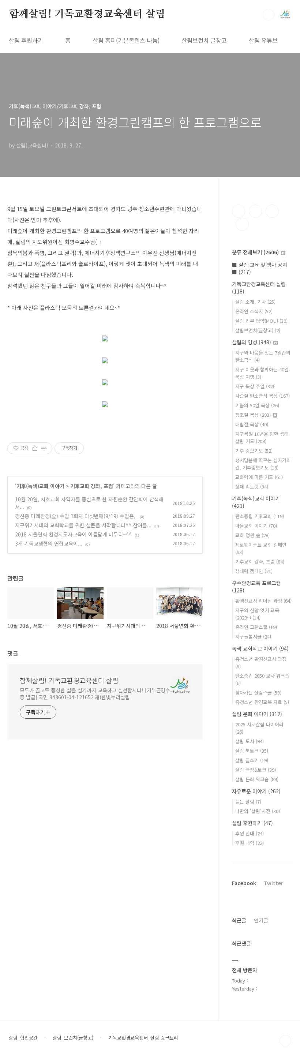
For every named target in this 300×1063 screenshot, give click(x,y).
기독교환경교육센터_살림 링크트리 (143, 1038)
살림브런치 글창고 (204, 40)
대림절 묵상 (251, 424)
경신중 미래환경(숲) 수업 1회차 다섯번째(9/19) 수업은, (76, 516)
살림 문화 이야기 (257, 714)
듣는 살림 (248, 801)
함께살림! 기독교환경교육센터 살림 (87, 14)
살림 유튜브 (263, 40)
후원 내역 (249, 842)
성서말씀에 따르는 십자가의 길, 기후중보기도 (263, 464)
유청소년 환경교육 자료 (262, 702)
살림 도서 (249, 741)
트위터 (272, 211)
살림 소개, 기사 (255, 301)
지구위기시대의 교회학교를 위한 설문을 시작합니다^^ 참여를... (83, 525)
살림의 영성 (251, 342)
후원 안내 (249, 833)
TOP (285, 1041)
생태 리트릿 (251, 486)
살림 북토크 (251, 750)
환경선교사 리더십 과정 (263, 600)
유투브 (242, 224)
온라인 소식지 (254, 311)
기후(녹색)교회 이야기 (40, 486)
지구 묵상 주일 (254, 386)
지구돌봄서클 (253, 636)
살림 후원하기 (26, 40)
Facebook (244, 883)
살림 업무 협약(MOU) (261, 320)
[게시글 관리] (44, 448)
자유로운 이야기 (256, 791)
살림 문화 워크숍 (256, 779)
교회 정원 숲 (252, 535)
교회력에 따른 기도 (259, 477)
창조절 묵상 (253, 414)
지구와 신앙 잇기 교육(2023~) (257, 614)
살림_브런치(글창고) (73, 1038)
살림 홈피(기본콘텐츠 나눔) (126, 40)
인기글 (261, 920)
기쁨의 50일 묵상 (257, 405)
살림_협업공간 (23, 1038)
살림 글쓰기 (251, 760)
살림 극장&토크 (255, 769)
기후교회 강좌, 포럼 (91, 486)
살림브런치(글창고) (257, 330)
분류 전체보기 (255, 252)
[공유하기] (35, 448)
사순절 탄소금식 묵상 (262, 395)
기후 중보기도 (254, 450)
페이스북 (238, 211)
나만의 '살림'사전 (257, 811)
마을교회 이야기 (256, 525)
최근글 (239, 920)
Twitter (273, 883)
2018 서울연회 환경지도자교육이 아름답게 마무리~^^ (73, 534)
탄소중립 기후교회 (259, 516)
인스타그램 (255, 211)
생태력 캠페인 (254, 571)
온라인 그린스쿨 (256, 627)
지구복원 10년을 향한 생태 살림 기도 (262, 437)
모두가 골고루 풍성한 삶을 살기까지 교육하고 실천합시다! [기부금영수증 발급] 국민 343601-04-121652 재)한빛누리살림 (95, 693)
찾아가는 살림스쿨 (258, 692)
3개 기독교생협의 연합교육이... (48, 543)
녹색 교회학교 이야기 (260, 648)
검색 (268, 14)
